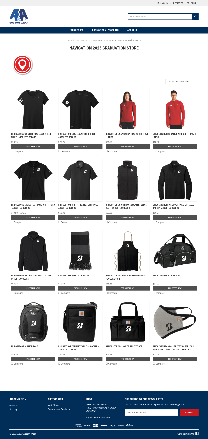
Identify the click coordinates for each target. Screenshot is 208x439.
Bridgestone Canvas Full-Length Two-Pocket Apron (125, 277)
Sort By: (170, 81)
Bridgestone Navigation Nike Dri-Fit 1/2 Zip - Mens (174, 135)
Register (178, 3)
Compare (18, 151)
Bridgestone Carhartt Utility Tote (124, 346)
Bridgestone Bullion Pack (24, 346)
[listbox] (186, 81)
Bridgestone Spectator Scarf (73, 275)
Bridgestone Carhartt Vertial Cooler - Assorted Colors (78, 348)
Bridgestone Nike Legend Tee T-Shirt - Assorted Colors (77, 135)
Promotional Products (105, 30)
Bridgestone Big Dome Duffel (168, 275)
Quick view (33, 109)
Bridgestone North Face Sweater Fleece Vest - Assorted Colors (126, 206)
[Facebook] (197, 433)
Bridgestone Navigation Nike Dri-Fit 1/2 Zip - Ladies (127, 135)
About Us (132, 30)
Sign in (164, 3)
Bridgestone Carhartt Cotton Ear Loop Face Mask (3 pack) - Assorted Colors (173, 348)
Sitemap (13, 409)
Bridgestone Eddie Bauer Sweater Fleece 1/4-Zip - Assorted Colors (173, 206)
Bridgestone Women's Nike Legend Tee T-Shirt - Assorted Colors (31, 135)
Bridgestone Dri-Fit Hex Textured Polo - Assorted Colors (78, 206)
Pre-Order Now (33, 146)
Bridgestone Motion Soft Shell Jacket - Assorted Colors (31, 277)
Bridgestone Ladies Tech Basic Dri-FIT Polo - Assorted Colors (33, 206)
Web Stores (77, 30)
